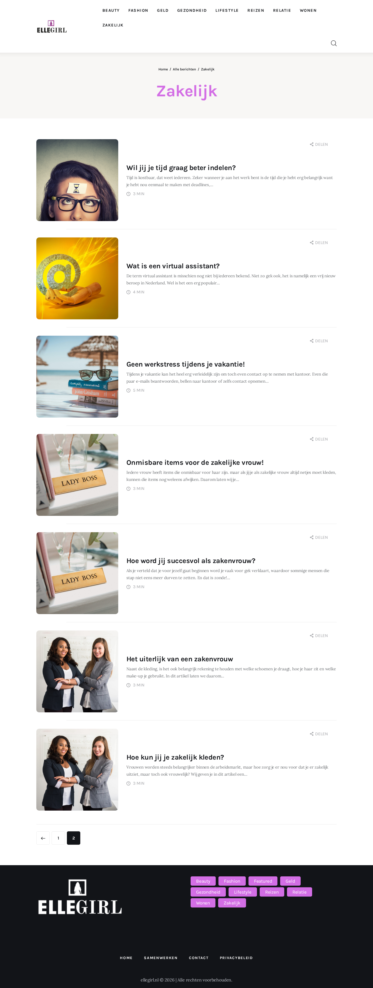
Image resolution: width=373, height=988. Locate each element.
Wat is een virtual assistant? (173, 266)
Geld (290, 881)
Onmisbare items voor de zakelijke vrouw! (195, 462)
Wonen (203, 903)
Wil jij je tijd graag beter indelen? (180, 167)
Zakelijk (232, 903)
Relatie (299, 892)
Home (163, 69)
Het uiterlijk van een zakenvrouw (179, 659)
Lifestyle (242, 892)
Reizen (272, 892)
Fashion (232, 881)
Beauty (203, 881)
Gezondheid (208, 892)
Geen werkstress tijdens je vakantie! (185, 364)
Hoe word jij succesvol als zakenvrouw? (190, 561)
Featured (263, 881)
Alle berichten (184, 69)
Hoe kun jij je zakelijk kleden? (175, 757)
